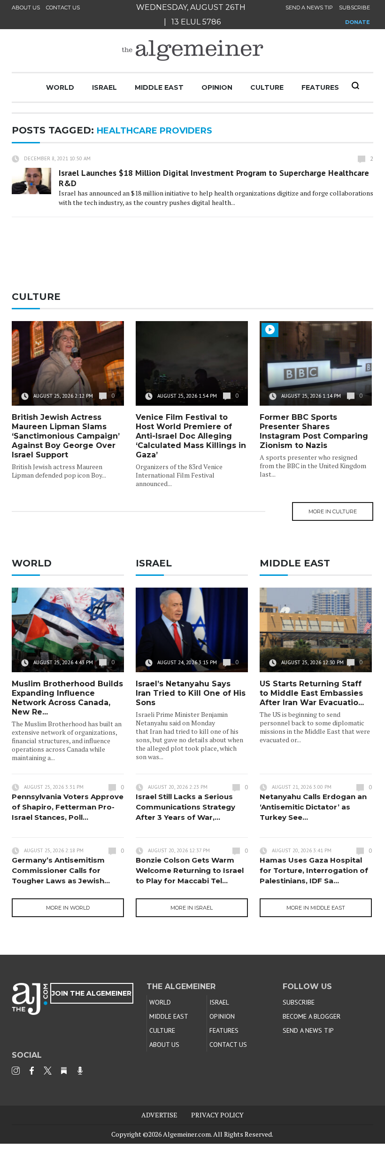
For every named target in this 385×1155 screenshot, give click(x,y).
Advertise (159, 1114)
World (60, 87)
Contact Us (63, 7)
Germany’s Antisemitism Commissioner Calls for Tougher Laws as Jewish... (61, 870)
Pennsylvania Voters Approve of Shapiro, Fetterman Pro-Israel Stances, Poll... (67, 807)
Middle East (159, 87)
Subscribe (354, 7)
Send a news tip (309, 7)
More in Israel (191, 907)
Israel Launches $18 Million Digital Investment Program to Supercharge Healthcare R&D (214, 178)
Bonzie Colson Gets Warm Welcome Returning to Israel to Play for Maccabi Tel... (190, 870)
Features (320, 87)
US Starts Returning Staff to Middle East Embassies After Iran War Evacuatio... (312, 693)
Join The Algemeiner (91, 993)
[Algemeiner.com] (192, 50)
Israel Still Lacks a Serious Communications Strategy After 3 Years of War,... (185, 807)
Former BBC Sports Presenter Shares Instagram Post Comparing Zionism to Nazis (314, 431)
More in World (68, 907)
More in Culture (332, 511)
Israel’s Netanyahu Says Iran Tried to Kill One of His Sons (191, 693)
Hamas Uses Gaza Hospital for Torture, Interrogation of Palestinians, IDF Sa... (314, 870)
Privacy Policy (217, 1114)
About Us (26, 7)
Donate (357, 22)
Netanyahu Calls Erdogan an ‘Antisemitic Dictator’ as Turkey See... (313, 807)
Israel (104, 87)
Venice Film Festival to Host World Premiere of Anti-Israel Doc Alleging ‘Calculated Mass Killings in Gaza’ (191, 436)
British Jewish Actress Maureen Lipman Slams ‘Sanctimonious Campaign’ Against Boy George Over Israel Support (66, 436)
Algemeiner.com (187, 1134)
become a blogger (311, 1016)
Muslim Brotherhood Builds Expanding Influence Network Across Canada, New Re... (67, 697)
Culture (267, 87)
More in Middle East (315, 907)
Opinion (216, 87)
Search (355, 85)
